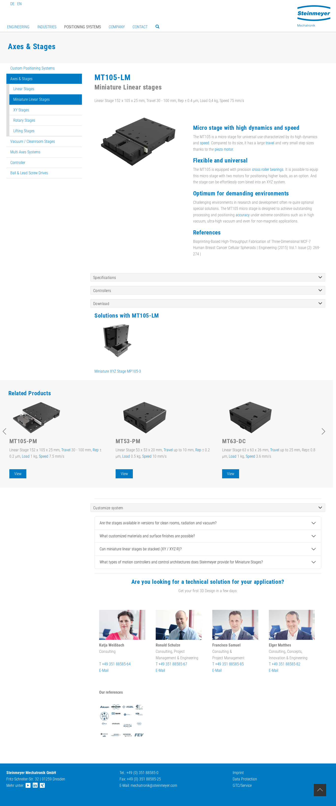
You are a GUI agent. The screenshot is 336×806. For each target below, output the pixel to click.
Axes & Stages (21, 78)
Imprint (238, 772)
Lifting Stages (23, 131)
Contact (140, 27)
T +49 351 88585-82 (284, 664)
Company (117, 27)
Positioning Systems (82, 27)
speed (204, 143)
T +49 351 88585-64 (115, 664)
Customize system (108, 508)
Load (26, 456)
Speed (43, 456)
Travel (65, 450)
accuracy (243, 215)
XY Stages (21, 110)
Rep (96, 450)
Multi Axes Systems (25, 152)
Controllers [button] (102, 290)
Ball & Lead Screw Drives (29, 173)
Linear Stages (23, 89)
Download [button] (101, 303)
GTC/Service (242, 785)
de (12, 3)
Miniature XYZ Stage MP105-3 (117, 371)
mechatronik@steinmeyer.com (154, 785)
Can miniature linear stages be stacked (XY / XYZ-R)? (141, 549)
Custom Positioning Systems (32, 68)
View (17, 473)
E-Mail (103, 670)
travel (270, 143)
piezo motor (224, 149)
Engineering (18, 27)
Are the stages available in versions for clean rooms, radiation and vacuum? (158, 523)
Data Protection (245, 779)
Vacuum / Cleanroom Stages (32, 141)
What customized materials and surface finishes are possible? (147, 536)
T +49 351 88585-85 (228, 664)
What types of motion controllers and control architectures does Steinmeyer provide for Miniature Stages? (181, 562)
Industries (46, 27)
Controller (17, 162)
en (19, 3)
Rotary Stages (24, 120)
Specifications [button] (104, 277)
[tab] (208, 277)
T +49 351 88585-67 (171, 664)
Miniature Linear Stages (31, 99)
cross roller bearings (267, 169)
